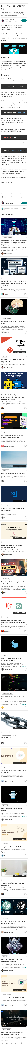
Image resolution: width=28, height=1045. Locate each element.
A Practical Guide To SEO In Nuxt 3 (12, 998)
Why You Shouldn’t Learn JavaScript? (13, 473)
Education (5, 356)
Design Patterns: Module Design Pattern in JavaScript (11, 546)
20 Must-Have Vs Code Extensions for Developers (12, 509)
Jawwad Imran (8, 707)
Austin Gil (6, 332)
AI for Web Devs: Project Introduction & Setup (13, 322)
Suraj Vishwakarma (9, 446)
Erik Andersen (7, 592)
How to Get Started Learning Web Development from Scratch (12, 1033)
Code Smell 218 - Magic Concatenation (9, 736)
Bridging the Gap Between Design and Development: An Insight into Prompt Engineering (14, 243)
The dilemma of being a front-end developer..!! (12, 884)
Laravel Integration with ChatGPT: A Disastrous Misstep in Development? (13, 621)
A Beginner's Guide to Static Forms (12, 847)
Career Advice (6, 578)
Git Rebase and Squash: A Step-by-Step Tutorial (13, 361)
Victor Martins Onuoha (9, 781)
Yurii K (6, 294)
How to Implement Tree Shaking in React (12, 698)
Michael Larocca (8, 408)
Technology (5, 505)
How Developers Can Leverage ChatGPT (11, 809)
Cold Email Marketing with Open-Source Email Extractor (12, 960)
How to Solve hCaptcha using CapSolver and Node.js (11, 659)
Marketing (5, 956)
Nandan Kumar (8, 554)
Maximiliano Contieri (9, 743)
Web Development (7, 277)
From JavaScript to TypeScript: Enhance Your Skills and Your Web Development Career (12, 397)
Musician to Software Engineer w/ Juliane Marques (12, 583)
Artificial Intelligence (7, 318)
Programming (18, 192)
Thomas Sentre (8, 481)
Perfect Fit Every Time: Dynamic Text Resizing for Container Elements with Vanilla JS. (13, 283)
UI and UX (5, 541)
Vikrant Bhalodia (8, 253)
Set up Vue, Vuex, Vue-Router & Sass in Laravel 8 (13, 771)
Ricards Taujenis (8, 367)
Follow (24, 20)
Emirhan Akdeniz (8, 970)
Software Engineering (7, 192)
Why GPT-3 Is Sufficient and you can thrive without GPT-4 (13, 922)
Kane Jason (7, 631)
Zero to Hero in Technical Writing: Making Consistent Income (12, 436)
